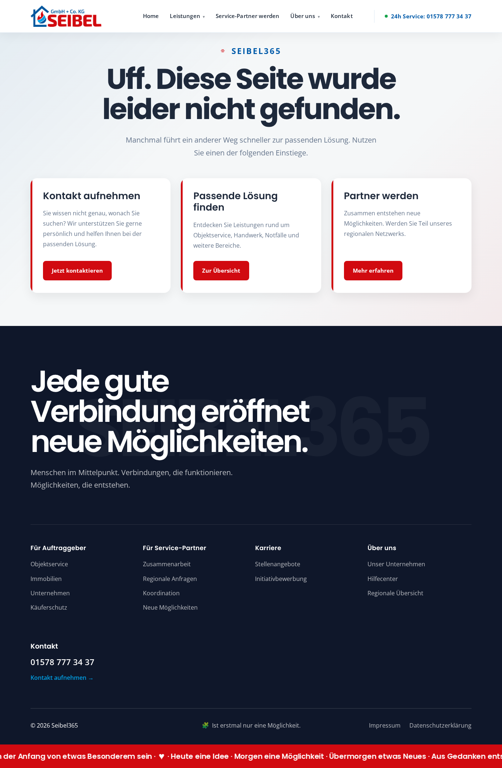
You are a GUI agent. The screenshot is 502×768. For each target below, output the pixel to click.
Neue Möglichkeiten (170, 607)
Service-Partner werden (247, 15)
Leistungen (185, 15)
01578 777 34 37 (62, 662)
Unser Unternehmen (396, 564)
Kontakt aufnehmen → (62, 678)
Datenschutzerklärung (440, 725)
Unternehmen (50, 593)
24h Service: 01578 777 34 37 (431, 16)
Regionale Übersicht (395, 593)
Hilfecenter (382, 579)
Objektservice (49, 564)
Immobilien (46, 579)
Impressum (385, 725)
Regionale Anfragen (170, 579)
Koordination (161, 593)
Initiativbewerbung (281, 579)
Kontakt (342, 15)
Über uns (302, 15)
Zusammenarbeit (167, 564)
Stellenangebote (277, 564)
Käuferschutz (49, 607)
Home (151, 15)
